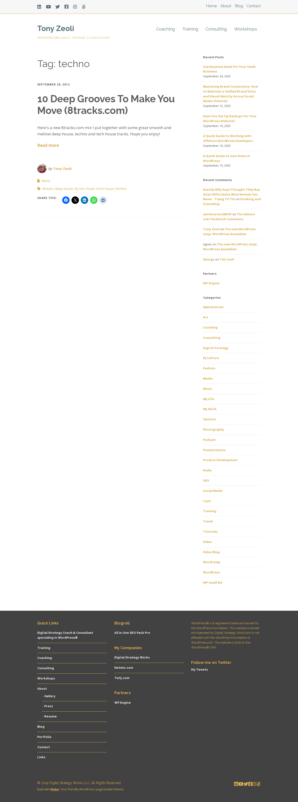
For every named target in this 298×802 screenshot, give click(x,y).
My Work (210, 409)
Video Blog (211, 552)
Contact (254, 6)
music (90, 188)
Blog (239, 6)
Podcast (209, 440)
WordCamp (211, 562)
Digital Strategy (215, 348)
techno (121, 188)
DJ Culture (211, 358)
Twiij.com (121, 678)
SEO (206, 480)
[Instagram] (75, 7)
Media (208, 378)
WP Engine (211, 283)
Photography (213, 429)
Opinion (209, 419)
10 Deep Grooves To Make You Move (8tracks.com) (106, 104)
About (225, 6)
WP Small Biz (213, 582)
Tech (207, 501)
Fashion (209, 368)
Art (205, 317)
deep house (64, 188)
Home (211, 6)
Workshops (245, 29)
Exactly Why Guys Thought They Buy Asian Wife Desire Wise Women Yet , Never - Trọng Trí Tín (231, 194)
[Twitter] (57, 7)
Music (46, 180)
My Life (208, 399)
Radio (207, 470)
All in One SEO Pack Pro (132, 632)
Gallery (49, 696)
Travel (208, 521)
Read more (48, 145)
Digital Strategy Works (132, 657)
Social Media (213, 491)
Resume (50, 716)
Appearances (213, 307)
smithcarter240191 (217, 214)
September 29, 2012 (53, 84)
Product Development (220, 460)
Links (41, 757)
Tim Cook (227, 259)
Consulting (216, 29)
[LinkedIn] (40, 7)
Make (55, 789)
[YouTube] (48, 7)
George (209, 259)
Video (207, 542)
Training (190, 29)
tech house (105, 188)
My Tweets (199, 669)
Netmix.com (123, 667)
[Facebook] (66, 7)
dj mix (79, 188)
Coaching (165, 29)
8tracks (47, 188)
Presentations (214, 450)
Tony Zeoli (55, 28)
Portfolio (44, 737)
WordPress (211, 572)
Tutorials (210, 531)
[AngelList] (83, 7)
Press (48, 706)
